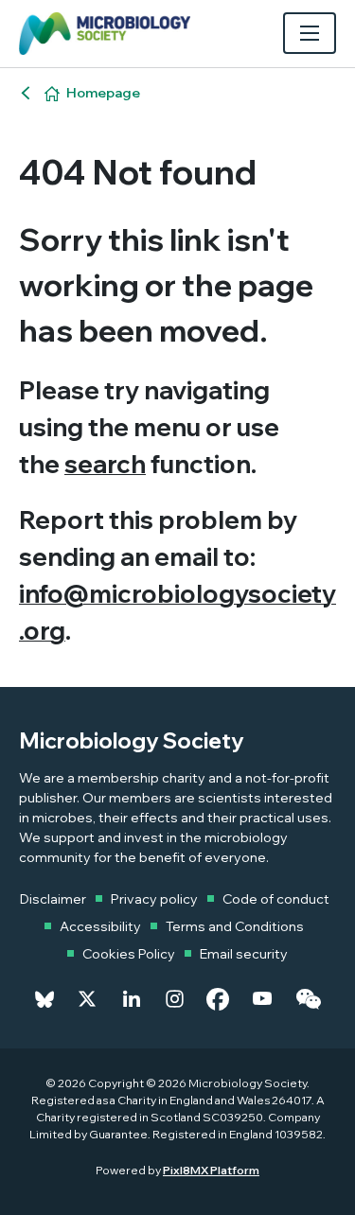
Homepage (103, 92)
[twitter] (87, 999)
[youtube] (262, 999)
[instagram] (175, 999)
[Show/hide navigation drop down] (309, 33)
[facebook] (217, 999)
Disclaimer (53, 898)
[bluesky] (44, 999)
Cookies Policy (128, 953)
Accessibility (100, 926)
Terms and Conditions (235, 926)
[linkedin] (131, 999)
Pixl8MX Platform (211, 1170)
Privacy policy (154, 898)
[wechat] (308, 999)
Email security (244, 953)
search (105, 464)
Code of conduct (275, 898)
